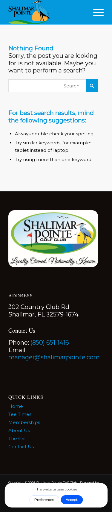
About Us (19, 430)
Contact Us (21, 446)
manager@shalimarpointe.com (54, 357)
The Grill (17, 438)
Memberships (24, 422)
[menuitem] (95, 12)
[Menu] (95, 12)
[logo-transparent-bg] (46, 12)
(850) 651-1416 (49, 342)
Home (15, 406)
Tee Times (19, 414)
